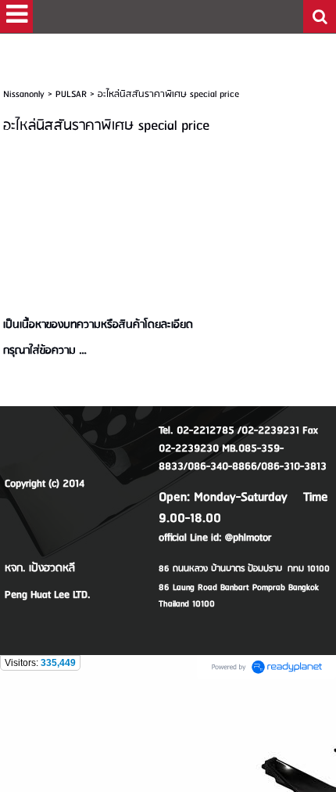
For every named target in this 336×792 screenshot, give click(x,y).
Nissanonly (24, 94)
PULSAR (71, 94)
